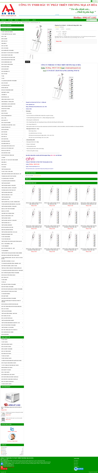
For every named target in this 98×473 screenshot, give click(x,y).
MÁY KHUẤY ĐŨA (4, 138)
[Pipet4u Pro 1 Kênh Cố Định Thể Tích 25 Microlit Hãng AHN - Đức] (70, 239)
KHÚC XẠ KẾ (3, 164)
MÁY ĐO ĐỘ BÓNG (5, 334)
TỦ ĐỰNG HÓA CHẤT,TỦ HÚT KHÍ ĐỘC (8, 176)
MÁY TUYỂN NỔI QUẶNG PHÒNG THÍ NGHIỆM (10, 272)
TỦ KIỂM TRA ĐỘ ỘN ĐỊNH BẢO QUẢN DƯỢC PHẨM (11, 360)
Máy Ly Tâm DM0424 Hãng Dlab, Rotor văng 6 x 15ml (11, 408)
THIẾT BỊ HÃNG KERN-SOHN (6, 192)
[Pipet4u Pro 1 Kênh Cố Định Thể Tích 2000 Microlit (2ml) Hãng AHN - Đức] (88, 193)
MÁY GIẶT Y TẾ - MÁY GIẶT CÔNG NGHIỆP (9, 159)
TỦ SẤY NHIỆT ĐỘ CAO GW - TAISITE (8, 34)
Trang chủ (3, 20)
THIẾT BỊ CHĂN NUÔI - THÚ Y (7, 194)
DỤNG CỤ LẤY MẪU (5, 211)
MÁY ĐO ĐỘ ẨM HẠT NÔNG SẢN (7, 155)
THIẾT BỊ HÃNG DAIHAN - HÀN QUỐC (8, 185)
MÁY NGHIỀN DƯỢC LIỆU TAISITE (8, 374)
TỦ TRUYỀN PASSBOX (5, 293)
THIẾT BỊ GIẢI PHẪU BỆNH (6, 311)
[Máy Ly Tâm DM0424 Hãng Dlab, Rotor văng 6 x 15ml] (12, 397)
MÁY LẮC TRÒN (4, 45)
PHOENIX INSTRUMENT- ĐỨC (7, 234)
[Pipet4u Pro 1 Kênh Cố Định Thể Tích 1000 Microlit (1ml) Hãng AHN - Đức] (34, 216)
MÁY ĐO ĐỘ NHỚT (5, 69)
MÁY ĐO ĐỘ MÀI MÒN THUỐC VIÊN (8, 59)
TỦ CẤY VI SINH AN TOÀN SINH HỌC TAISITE (10, 365)
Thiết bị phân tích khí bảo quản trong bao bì (11, 241)
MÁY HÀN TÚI (4, 136)
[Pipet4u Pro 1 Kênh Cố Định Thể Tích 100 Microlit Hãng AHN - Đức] (34, 239)
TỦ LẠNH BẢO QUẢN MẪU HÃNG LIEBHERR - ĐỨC (11, 263)
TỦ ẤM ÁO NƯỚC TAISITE (6, 383)
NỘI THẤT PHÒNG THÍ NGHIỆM (7, 286)
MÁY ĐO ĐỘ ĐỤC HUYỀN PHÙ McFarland (9, 304)
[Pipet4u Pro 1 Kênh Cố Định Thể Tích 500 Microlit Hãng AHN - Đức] (52, 216)
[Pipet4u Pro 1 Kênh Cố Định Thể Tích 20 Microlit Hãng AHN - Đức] (88, 239)
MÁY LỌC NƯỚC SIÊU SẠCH (6, 318)
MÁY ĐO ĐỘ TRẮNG (5, 66)
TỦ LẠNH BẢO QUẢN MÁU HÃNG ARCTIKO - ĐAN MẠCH (12, 270)
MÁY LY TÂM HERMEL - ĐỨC (7, 243)
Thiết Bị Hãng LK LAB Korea (7, 327)
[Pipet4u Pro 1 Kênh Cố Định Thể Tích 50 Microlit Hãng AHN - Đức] (52, 239)
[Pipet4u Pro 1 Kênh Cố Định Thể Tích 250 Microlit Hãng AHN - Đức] (70, 216)
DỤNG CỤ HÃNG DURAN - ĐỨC (7, 215)
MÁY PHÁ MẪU (4, 131)
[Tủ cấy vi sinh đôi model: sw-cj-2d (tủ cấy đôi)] (3, 421)
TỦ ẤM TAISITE (4, 339)
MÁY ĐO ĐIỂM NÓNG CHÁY (6, 62)
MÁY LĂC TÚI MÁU (5, 308)
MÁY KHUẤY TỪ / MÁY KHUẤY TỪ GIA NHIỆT (10, 52)
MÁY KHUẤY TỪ (4, 120)
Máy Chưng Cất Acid (5, 315)
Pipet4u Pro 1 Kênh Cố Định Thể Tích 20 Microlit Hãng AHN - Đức (89, 249)
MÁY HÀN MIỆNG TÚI (5, 71)
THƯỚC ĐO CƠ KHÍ (5, 199)
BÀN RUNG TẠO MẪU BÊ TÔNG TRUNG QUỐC (10, 255)
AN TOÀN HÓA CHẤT (5, 85)
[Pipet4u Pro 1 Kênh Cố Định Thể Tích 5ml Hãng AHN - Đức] (52, 193)
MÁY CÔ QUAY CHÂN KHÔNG (7, 64)
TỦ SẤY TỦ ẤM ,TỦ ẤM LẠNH (7, 171)
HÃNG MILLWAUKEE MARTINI (7, 229)
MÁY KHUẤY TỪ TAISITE (6, 369)
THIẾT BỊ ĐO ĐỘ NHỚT (5, 183)
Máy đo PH (76, 463)
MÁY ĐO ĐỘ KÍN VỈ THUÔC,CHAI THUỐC (9, 291)
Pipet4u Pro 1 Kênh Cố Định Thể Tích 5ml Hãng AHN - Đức (52, 203)
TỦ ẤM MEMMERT (4, 250)
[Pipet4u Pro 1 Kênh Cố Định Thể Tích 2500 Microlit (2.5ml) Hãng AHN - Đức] (70, 193)
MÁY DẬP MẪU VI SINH (5, 152)
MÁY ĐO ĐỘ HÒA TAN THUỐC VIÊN (8, 57)
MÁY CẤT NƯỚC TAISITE (6, 346)
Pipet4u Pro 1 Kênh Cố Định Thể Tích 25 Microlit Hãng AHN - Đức (70, 249)
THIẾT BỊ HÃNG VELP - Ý (6, 222)
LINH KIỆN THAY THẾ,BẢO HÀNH (7, 213)
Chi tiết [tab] (27, 61)
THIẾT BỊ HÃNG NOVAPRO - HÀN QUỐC (9, 206)
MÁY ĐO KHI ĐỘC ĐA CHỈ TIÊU (7, 227)
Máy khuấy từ (76, 466)
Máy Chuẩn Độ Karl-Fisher (7, 332)
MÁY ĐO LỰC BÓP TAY (5, 150)
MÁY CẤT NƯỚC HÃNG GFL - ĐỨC (8, 248)
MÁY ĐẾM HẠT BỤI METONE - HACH (8, 124)
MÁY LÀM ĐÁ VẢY (4, 277)
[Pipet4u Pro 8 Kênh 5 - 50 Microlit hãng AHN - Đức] (39, 38)
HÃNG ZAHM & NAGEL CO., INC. (7, 99)
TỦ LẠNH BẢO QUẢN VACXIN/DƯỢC (8, 180)
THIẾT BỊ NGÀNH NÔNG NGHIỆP (7, 320)
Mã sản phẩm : (59, 31)
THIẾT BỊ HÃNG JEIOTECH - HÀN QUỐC (9, 220)
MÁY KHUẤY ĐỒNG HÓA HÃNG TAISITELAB (9, 376)
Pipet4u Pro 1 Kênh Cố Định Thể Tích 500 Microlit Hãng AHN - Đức (52, 226)
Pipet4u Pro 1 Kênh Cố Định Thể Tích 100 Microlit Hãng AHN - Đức (34, 249)
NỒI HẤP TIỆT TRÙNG (5, 108)
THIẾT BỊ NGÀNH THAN (5, 197)
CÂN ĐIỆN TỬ (4, 94)
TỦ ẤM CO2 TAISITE (5, 355)
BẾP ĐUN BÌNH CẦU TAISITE (6, 367)
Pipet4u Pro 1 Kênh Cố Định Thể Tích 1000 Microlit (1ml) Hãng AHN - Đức (34, 226)
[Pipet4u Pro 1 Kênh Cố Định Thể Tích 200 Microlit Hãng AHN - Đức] (88, 216)
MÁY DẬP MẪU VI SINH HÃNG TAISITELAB (9, 379)
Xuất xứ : (60, 33)
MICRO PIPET (4, 110)
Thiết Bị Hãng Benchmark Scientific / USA (10, 322)
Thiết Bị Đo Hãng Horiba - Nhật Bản (9, 313)
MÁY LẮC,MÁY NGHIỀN (5, 122)
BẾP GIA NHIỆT (4, 38)
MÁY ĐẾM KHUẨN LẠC (5, 143)
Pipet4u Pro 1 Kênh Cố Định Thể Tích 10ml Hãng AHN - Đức (34, 203)
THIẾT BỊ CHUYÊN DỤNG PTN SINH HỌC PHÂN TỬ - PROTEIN (11, 301)
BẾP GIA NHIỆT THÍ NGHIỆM (6, 348)
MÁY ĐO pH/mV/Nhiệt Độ (6, 115)
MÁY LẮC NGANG (4, 48)
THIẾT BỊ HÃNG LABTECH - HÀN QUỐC (8, 187)
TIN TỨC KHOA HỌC (25, 20)
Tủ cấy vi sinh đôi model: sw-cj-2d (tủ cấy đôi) (14, 418)
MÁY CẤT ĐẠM (4, 73)
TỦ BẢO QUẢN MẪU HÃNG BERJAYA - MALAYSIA (10, 204)
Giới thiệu (10, 20)
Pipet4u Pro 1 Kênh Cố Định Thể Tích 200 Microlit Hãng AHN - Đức (89, 226)
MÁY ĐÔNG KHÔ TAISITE (6, 353)
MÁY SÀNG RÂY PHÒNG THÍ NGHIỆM (8, 284)
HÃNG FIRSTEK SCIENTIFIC (6, 106)
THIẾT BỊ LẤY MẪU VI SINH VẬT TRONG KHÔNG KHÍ (11, 268)
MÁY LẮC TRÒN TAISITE (6, 351)
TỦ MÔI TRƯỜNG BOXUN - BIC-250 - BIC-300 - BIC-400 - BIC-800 (12, 258)
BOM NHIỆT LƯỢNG (5, 92)
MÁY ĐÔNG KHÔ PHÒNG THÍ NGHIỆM (8, 298)
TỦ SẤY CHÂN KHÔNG (5, 236)
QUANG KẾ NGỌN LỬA (5, 127)
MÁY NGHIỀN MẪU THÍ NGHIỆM (7, 50)
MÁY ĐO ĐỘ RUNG (5, 129)
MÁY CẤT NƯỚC (4, 113)
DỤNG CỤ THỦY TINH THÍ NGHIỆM (8, 208)
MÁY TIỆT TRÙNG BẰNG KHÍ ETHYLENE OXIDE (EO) (11, 306)
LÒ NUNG (3, 157)
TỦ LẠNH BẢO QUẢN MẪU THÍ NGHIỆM (9, 80)
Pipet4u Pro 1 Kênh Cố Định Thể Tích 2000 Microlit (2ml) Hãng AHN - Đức (89, 203)
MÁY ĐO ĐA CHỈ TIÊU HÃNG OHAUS (8, 275)
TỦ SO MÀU (3, 166)
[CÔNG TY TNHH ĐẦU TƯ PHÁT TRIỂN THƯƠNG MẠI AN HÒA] (49, 18)
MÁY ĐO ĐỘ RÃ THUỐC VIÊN (7, 55)
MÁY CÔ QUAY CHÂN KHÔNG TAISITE (8, 362)
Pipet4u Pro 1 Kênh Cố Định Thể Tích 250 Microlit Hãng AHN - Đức (70, 226)
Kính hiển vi (76, 461)
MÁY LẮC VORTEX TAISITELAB (7, 381)
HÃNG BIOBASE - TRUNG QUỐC (7, 101)
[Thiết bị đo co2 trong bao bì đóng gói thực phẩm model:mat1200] (3, 416)
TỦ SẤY (2, 78)
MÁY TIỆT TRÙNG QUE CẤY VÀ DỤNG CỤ (9, 329)
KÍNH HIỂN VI (3, 43)
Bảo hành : (60, 34)
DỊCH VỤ (16, 20)
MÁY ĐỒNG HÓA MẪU (5, 141)
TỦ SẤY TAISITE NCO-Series (7, 31)
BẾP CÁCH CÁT (4, 41)
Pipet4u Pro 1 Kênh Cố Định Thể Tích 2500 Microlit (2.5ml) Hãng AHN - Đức (70, 203)
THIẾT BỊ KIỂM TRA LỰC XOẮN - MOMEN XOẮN (10, 201)
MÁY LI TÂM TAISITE (5, 372)
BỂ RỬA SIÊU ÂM (4, 87)
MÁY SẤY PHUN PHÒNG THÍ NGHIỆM (8, 325)
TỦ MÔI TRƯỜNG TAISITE (6, 358)
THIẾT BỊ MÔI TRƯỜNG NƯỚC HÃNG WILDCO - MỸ (11, 173)
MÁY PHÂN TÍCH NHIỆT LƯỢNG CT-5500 (9, 265)
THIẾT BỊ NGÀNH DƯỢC (6, 169)
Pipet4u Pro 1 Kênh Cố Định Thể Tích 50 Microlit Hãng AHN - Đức (52, 249)
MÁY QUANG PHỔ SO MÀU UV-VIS (8, 145)
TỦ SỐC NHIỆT (4, 279)
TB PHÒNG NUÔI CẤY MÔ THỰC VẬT (8, 190)
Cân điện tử (76, 460)
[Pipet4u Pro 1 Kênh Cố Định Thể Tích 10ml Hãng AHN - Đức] (34, 193)
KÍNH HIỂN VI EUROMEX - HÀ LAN (7, 261)
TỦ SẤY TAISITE (4, 341)
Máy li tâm (76, 464)
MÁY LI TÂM (3, 36)
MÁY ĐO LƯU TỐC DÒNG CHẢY (7, 148)
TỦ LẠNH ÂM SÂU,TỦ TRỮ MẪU (7, 178)
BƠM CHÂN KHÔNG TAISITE (6, 344)
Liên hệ (34, 20)
